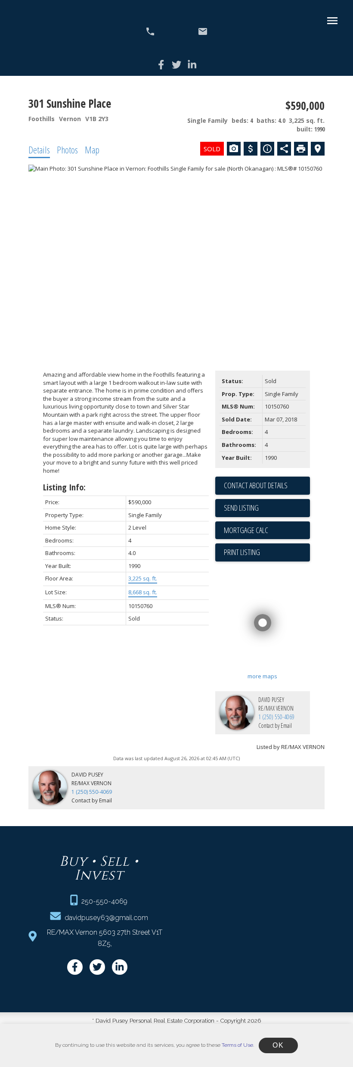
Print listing (242, 552)
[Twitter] (176, 65)
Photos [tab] (67, 149)
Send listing (241, 507)
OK (278, 1045)
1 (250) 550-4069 (276, 717)
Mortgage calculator (267, 530)
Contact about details (256, 485)
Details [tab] (39, 149)
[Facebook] (161, 65)
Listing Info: (64, 487)
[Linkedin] (192, 65)
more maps (262, 676)
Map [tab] (92, 149)
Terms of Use (237, 1045)
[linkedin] (119, 967)
